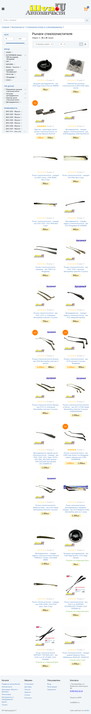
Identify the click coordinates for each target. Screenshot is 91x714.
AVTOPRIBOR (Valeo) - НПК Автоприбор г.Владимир (14, 57)
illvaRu (86, 710)
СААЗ (8, 80)
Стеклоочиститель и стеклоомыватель (44, 27)
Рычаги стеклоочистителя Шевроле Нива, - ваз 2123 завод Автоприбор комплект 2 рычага (45, 507)
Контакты (28, 698)
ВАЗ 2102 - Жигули (13, 114)
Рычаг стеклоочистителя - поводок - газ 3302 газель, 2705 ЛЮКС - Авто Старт (45, 177)
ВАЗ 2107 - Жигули (13, 129)
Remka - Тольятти (12, 67)
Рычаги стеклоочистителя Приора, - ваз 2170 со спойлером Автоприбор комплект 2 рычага (45, 407)
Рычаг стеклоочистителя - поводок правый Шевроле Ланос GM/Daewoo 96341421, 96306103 (75, 655)
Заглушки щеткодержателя (12, 94)
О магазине (29, 684)
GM (7, 61)
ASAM (8, 52)
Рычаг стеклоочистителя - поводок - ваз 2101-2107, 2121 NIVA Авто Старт (45, 223)
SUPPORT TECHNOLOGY (11, 71)
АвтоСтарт (10, 74)
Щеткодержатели (12, 102)
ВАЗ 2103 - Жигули (13, 117)
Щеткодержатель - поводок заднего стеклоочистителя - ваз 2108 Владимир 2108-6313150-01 (76, 131)
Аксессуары (6, 694)
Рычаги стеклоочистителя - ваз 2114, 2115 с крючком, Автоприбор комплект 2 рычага (76, 269)
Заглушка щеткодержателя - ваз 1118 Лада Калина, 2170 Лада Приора (75, 555)
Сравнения (51, 689)
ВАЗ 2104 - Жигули (13, 120)
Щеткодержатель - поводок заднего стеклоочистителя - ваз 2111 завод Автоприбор (76, 315)
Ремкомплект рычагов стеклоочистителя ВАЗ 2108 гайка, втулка (75, 86)
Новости (28, 692)
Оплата (27, 689)
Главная (5, 27)
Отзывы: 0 (50, 80)
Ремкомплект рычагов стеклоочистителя (14, 90)
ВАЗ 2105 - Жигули (13, 123)
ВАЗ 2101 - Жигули (13, 111)
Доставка (28, 687)
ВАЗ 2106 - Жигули (13, 126)
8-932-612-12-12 (76, 691)
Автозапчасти (17, 27)
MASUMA (9, 64)
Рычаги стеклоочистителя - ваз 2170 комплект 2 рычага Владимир (76, 361)
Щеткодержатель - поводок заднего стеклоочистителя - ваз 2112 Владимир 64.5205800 (76, 223)
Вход (49, 684)
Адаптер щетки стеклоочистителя (12, 99)
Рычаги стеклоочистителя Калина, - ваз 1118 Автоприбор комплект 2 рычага (45, 361)
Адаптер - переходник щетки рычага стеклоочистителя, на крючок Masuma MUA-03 (45, 131)
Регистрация (52, 687)
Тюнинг (4, 705)
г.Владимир (10, 77)
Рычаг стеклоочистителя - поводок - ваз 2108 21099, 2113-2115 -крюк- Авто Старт (45, 604)
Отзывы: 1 (80, 450)
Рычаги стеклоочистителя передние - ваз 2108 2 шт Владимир (45, 269)
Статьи (27, 695)
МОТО (4, 702)
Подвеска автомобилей (11, 684)
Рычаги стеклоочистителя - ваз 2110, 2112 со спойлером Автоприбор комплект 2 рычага (45, 315)
